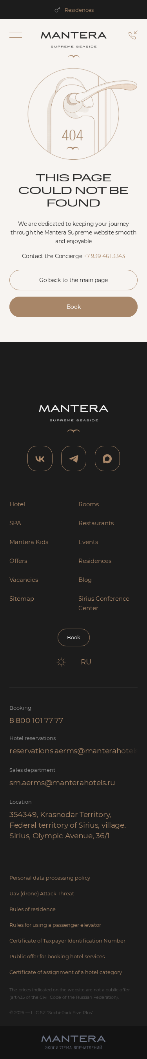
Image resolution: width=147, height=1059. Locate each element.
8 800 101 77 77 (36, 720)
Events (88, 542)
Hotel (17, 504)
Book (74, 306)
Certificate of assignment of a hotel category (65, 972)
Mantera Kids (28, 542)
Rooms (88, 504)
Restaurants (96, 523)
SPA (15, 523)
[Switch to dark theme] (61, 662)
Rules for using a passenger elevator (55, 925)
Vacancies (23, 579)
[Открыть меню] (15, 35)
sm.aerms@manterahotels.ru (62, 782)
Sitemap (21, 598)
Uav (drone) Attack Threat (41, 893)
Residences (79, 10)
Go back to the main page (73, 280)
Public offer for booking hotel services (57, 956)
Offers (18, 561)
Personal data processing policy (49, 878)
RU (86, 662)
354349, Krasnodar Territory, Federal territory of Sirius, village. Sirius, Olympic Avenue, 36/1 (67, 825)
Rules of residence (32, 909)
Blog (85, 579)
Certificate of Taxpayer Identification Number (67, 940)
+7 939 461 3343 (104, 256)
